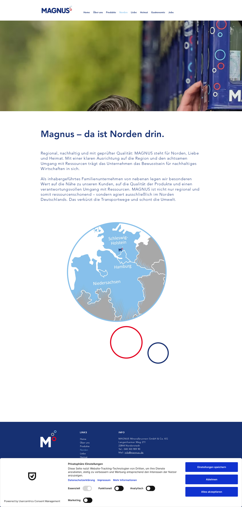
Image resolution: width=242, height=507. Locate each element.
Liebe (83, 453)
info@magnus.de (134, 452)
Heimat (83, 457)
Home (83, 438)
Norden (84, 449)
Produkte (85, 446)
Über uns (85, 442)
